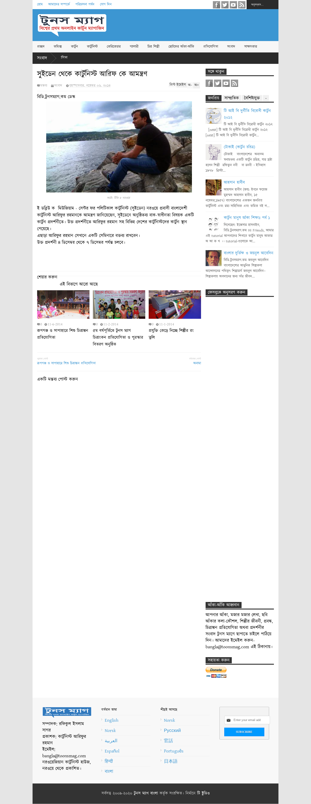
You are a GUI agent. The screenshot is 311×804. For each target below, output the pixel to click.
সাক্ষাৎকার (250, 46)
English (111, 720)
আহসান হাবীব (234, 183)
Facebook (216, 4)
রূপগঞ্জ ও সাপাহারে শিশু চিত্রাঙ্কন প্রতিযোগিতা (66, 363)
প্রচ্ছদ (41, 46)
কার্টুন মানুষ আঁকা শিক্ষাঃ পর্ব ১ (247, 218)
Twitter (225, 4)
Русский (172, 730)
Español (112, 751)
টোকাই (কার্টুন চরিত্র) (239, 147)
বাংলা (109, 771)
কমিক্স (58, 46)
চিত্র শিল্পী (153, 46)
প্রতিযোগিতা (210, 46)
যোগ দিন (106, 4)
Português (174, 751)
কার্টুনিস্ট (92, 46)
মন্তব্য (43, 85)
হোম (40, 4)
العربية (111, 741)
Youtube (233, 4)
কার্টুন (74, 46)
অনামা (197, 363)
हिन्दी (109, 761)
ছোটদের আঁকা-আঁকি (181, 46)
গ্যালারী (134, 46)
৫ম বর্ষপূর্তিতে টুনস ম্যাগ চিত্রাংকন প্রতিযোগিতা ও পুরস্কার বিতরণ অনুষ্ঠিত (118, 338)
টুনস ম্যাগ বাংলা (146, 793)
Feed (241, 4)
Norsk (110, 730)
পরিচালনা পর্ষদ (84, 4)
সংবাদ (231, 46)
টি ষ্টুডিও (203, 793)
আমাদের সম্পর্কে (59, 4)
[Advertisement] (195, 25)
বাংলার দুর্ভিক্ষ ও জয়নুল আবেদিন (248, 253)
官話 (168, 741)
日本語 (171, 761)
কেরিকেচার (114, 46)
